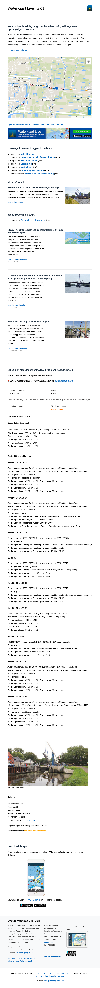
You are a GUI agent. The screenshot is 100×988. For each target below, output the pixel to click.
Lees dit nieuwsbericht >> (17, 259)
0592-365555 (29, 820)
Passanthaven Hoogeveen (33, 220)
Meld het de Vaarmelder (35, 831)
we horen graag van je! (25, 953)
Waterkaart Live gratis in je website (22, 958)
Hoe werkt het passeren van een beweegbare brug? (33, 187)
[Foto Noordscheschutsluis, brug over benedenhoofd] (48, 758)
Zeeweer (50, 973)
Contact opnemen (51, 942)
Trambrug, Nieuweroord (33, 170)
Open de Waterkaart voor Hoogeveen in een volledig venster (35, 125)
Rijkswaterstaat (87, 117)
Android (36, 900)
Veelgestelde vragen (52, 956)
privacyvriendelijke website (54, 981)
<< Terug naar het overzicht (19, 50)
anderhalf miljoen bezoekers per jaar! (50, 976)
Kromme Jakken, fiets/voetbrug (39, 174)
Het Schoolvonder (29, 161)
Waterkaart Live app (64, 381)
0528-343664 (57, 409)
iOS (29, 900)
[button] (29, 84)
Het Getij (70, 973)
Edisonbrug (26, 164)
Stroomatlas (59, 973)
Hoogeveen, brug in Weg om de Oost (38, 157)
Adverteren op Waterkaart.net (20, 961)
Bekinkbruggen (28, 154)
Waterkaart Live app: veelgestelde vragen (28, 321)
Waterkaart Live (40, 973)
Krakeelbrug (26, 167)
